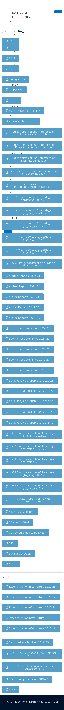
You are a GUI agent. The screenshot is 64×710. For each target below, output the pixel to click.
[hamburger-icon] (58, 11)
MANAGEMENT (20, 12)
